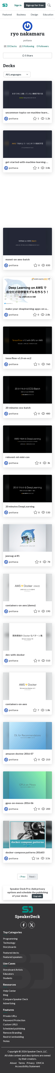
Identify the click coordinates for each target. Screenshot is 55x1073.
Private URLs (10, 1015)
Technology (9, 942)
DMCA (40, 1062)
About (13, 1062)
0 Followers (43, 46)
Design (34, 14)
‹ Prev (22, 876)
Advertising (9, 1003)
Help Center (9, 990)
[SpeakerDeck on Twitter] (31, 925)
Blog (5, 994)
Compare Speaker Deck (15, 999)
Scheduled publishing (14, 1028)
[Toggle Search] (49, 5)
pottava (13, 118)
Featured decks (11, 952)
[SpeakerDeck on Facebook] (23, 925)
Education (48, 14)
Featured (7, 14)
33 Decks (12, 46)
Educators (8, 973)
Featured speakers (12, 956)
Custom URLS (10, 1024)
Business (21, 14)
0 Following (28, 46)
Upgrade (37, 896)
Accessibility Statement (27, 1066)
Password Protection (14, 1020)
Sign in (18, 5)
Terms (21, 1062)
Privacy (31, 1062)
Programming (10, 938)
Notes (6, 1041)
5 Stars (29, 55)
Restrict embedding (13, 1036)
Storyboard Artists (13, 969)
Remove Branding (12, 1032)
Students (7, 978)
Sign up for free (35, 5)
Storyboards (9, 946)
